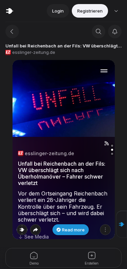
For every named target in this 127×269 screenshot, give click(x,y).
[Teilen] (35, 229)
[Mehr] (105, 229)
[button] (121, 224)
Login (58, 11)
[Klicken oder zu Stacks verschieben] (22, 229)
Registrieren (90, 11)
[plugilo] (9, 11)
